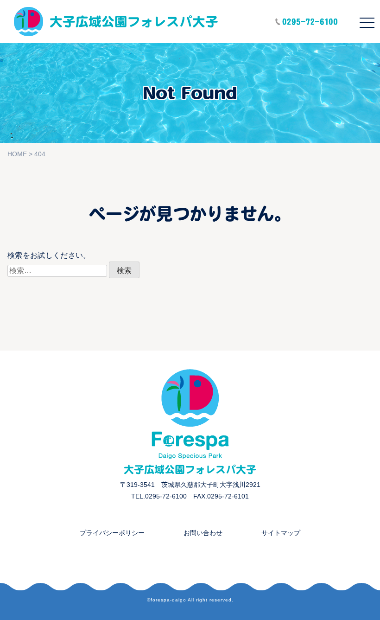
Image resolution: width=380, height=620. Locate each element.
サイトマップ (280, 533)
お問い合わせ (203, 533)
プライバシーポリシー (112, 533)
